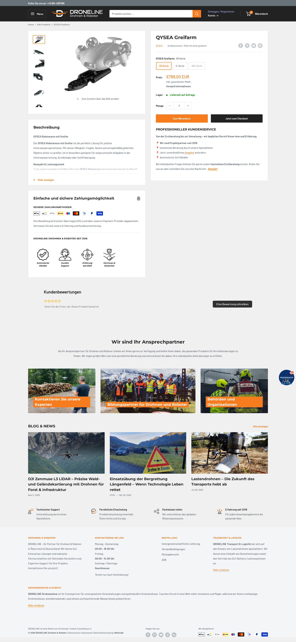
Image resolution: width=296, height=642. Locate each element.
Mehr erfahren (221, 569)
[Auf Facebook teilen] (240, 45)
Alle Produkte (43, 24)
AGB (164, 559)
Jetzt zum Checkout (236, 118)
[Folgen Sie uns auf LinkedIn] (174, 634)
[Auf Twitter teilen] (253, 45)
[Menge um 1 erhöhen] (188, 105)
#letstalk (119, 632)
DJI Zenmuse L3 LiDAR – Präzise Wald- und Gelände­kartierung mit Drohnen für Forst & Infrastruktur (66, 484)
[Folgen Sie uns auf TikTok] (167, 634)
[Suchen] (197, 13)
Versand (170, 86)
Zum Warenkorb (181, 118)
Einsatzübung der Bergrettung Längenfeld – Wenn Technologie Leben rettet (146, 484)
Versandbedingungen (173, 549)
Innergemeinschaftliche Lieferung (181, 543)
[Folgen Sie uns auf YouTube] (161, 634)
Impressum (87, 632)
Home (31, 24)
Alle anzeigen (261, 426)
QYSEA (159, 46)
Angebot (189, 152)
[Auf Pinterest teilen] (247, 45)
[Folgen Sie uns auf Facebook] (148, 634)
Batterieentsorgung (103, 632)
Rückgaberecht (170, 554)
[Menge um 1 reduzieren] (170, 105)
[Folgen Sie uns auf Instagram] (154, 634)
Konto (212, 15)
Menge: (160, 105)
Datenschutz (74, 632)
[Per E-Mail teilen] (260, 45)
